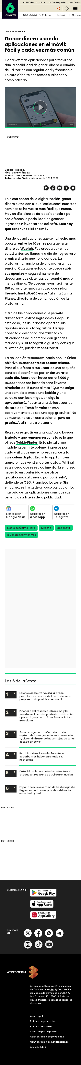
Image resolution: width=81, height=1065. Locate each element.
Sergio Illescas (14, 170)
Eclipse (46, 15)
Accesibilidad (38, 1047)
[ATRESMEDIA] (40, 972)
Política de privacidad (43, 1021)
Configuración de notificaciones (49, 1041)
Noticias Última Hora (21, 528)
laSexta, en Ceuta (71, 2)
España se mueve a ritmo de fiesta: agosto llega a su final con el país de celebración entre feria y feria (47, 790)
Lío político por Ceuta (47, 2)
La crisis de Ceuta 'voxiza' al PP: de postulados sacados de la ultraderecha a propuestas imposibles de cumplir (46, 696)
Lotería (61, 15)
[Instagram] (28, 947)
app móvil (63, 528)
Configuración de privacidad (47, 1036)
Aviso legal (36, 1016)
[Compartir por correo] (73, 189)
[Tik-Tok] (38, 947)
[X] (46, 189)
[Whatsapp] (49, 936)
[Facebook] (38, 936)
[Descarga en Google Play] (43, 895)
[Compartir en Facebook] (53, 189)
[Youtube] (49, 947)
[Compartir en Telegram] (66, 189)
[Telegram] (59, 936)
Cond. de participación (43, 1031)
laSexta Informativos (21, 534)
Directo (46, 528)
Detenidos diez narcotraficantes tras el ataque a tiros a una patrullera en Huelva (46, 773)
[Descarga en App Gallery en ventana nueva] (43, 918)
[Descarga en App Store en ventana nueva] (42, 907)
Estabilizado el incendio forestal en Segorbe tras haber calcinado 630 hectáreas (42, 756)
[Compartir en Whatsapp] (59, 189)
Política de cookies (41, 1026)
